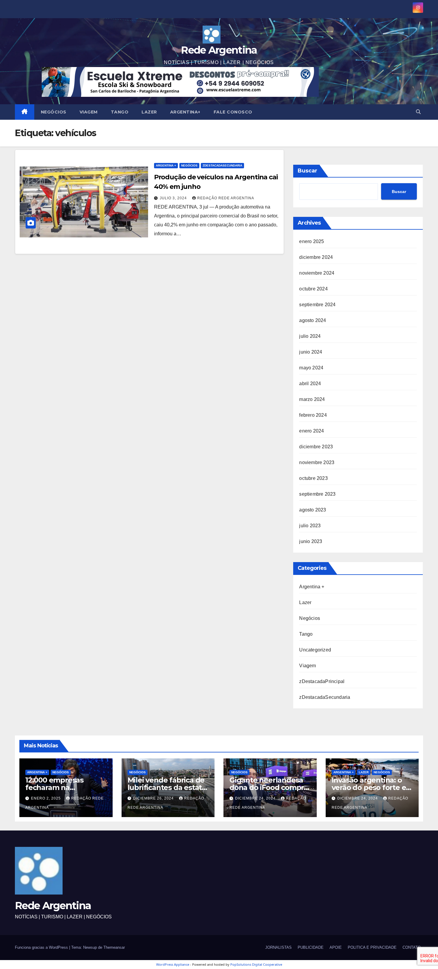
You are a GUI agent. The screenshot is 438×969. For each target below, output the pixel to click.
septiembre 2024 (317, 304)
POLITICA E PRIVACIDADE (372, 947)
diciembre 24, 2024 (256, 798)
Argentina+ (185, 112)
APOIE (336, 947)
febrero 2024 (313, 415)
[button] (418, 111)
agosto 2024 (312, 320)
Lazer (149, 112)
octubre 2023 (313, 478)
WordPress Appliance (172, 964)
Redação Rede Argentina (225, 198)
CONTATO (412, 947)
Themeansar (114, 947)
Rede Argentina (219, 50)
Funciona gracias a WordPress (42, 947)
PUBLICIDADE (311, 947)
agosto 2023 (312, 509)
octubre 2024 (313, 288)
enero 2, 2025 (46, 798)
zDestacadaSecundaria (222, 165)
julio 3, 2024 (174, 198)
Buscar (307, 170)
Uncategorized (315, 649)
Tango (120, 112)
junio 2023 (310, 541)
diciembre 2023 (316, 446)
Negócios (53, 112)
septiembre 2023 (317, 494)
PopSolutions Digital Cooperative (256, 964)
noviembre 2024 (316, 273)
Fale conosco (233, 112)
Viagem (89, 112)
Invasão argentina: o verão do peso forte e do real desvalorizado (369, 787)
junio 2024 (310, 351)
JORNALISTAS (278, 947)
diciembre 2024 (316, 257)
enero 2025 (311, 241)
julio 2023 (310, 525)
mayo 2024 (311, 367)
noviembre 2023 (316, 462)
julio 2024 (310, 336)
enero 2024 (311, 430)
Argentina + (166, 165)
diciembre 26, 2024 (154, 798)
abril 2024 (310, 383)
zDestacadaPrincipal (321, 681)
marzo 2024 (312, 399)
